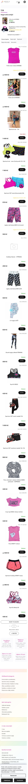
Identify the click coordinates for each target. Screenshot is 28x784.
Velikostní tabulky (6, 705)
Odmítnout (7, 780)
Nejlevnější (13, 39)
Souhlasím (20, 780)
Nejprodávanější (5, 42)
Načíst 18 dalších (14, 622)
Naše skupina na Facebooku (9, 757)
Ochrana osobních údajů (8, 735)
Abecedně (13, 42)
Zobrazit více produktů (13, 34)
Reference (4, 709)
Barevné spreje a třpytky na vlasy (10, 683)
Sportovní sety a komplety (8, 681)
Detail (22, 74)
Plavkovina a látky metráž (8, 690)
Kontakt (3, 733)
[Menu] (24, 1)
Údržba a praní (5, 707)
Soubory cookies (6, 738)
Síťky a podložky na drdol (8, 686)
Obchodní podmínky (7, 712)
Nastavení (13, 775)
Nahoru (14, 633)
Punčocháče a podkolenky (8, 679)
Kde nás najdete (6, 731)
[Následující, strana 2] (14, 626)
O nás (3, 729)
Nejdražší (19, 39)
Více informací (5, 772)
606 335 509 (5, 753)
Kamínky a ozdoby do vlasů (8, 688)
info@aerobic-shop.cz (7, 755)
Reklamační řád (5, 714)
